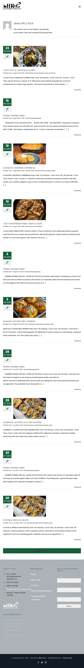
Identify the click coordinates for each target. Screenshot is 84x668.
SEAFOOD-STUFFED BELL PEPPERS (19, 321)
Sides (53, 171)
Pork (35, 226)
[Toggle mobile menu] (80, 6)
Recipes (41, 73)
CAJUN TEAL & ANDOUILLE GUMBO (19, 70)
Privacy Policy (67, 658)
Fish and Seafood (40, 171)
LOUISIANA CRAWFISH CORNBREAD (19, 167)
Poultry (36, 73)
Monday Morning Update (14, 115)
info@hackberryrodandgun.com (17, 589)
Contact (34, 585)
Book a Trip (36, 580)
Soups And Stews (50, 73)
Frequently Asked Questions (38, 598)
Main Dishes (29, 73)
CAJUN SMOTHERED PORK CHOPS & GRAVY (23, 223)
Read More (77, 90)
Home (33, 574)
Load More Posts (42, 551)
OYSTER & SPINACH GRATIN (15, 520)
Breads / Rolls (30, 171)
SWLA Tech (8, 73)
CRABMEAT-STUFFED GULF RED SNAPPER (22, 422)
